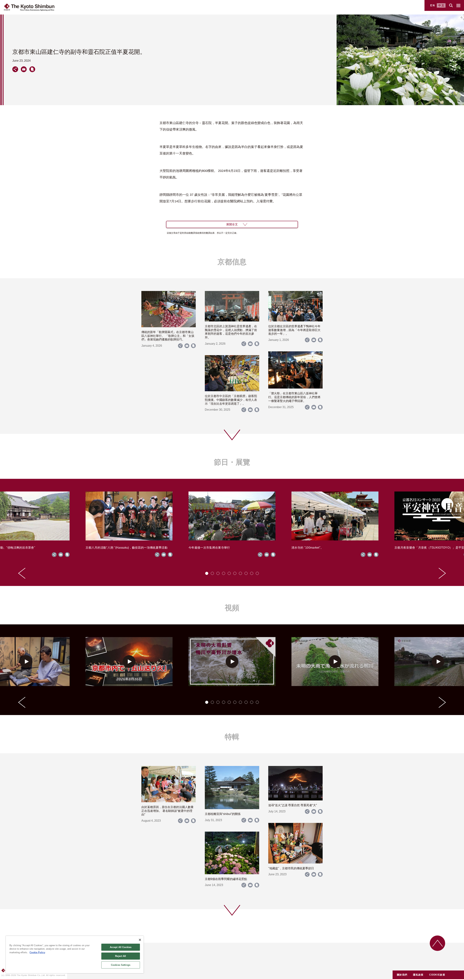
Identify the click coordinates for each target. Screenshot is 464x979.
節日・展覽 (232, 462)
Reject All (120, 956)
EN (432, 5)
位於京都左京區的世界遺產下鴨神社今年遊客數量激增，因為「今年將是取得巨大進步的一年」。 (294, 330)
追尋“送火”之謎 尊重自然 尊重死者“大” (292, 805)
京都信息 (232, 261)
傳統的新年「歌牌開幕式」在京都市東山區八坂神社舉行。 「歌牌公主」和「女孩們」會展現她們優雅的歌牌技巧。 (167, 336)
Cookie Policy (37, 952)
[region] (75, 954)
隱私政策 (418, 974)
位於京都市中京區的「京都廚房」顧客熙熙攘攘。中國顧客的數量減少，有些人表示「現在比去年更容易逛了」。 (231, 400)
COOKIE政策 (437, 974)
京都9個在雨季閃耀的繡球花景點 (226, 879)
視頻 (232, 607)
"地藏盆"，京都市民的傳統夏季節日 (291, 868)
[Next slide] (442, 573)
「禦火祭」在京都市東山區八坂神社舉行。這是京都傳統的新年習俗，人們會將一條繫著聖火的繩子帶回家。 (294, 397)
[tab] (206, 573)
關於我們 (402, 974)
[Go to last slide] (21, 573)
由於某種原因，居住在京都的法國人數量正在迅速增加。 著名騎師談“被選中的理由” (167, 810)
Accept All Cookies (120, 947)
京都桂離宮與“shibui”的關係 (223, 813)
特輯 (232, 736)
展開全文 (232, 224)
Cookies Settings (120, 965)
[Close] (140, 940)
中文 (441, 5)
